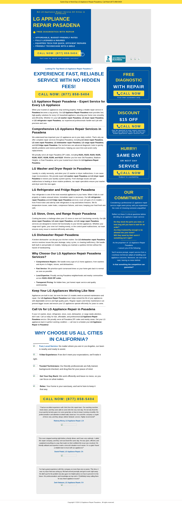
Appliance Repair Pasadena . (92, 502)
